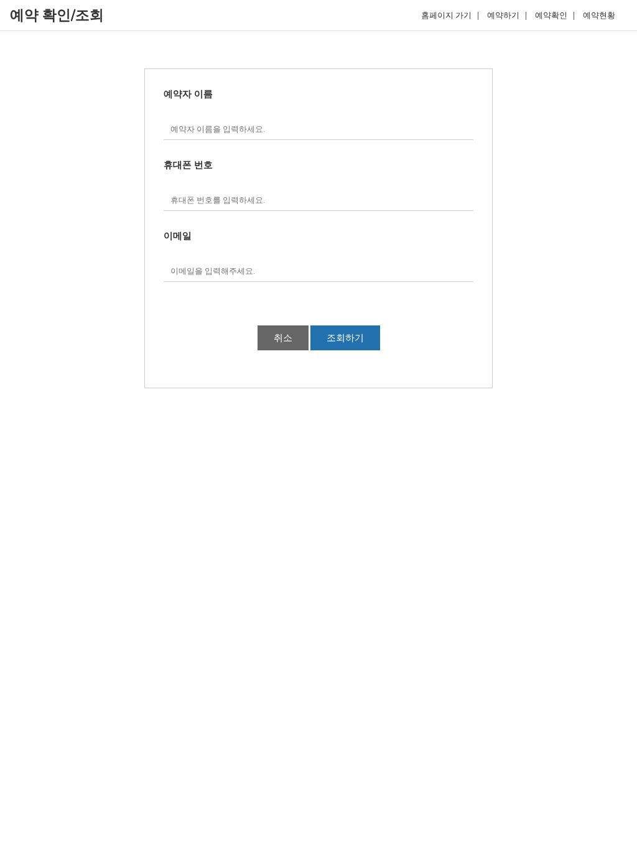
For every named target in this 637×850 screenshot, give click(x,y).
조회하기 (345, 338)
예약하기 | (507, 15)
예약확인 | (555, 15)
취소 (283, 338)
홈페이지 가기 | (450, 15)
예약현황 (602, 15)
